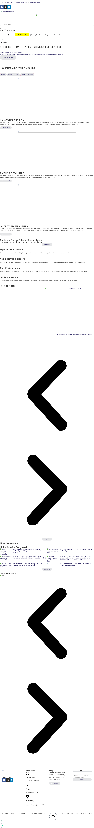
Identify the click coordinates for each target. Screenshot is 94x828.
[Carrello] (2, 39)
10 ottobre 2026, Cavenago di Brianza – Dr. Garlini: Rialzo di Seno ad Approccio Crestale (29, 564)
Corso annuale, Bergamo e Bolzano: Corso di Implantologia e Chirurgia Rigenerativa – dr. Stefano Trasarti (28, 551)
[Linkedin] (9, 7)
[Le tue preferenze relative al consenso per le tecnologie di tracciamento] (2, 825)
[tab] (3, 74)
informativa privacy (80, 775)
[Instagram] (5, 7)
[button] (47, 395)
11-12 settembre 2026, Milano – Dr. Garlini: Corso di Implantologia (76, 550)
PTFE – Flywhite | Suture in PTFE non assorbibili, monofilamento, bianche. (74, 334)
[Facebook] (2, 7)
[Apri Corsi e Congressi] (51, 35)
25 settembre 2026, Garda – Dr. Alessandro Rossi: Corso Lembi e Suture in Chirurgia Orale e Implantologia (29, 557)
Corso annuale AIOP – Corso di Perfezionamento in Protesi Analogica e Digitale (75, 564)
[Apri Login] (6, 43)
